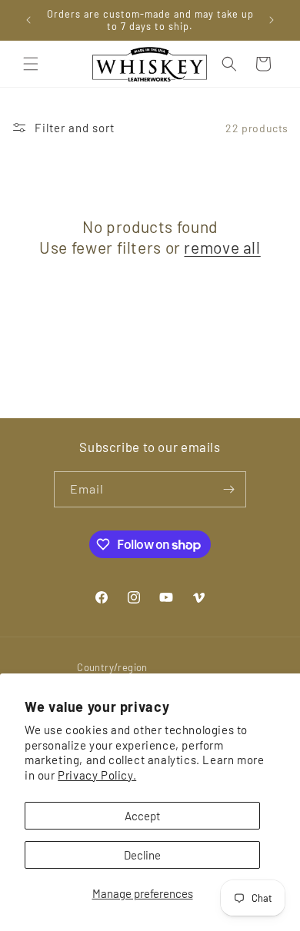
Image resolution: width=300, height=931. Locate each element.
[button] (31, 64)
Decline (142, 855)
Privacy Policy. (97, 775)
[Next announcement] (271, 20)
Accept (142, 816)
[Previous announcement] (28, 20)
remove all (222, 247)
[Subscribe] (228, 489)
